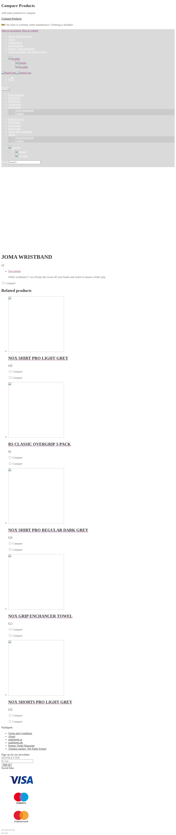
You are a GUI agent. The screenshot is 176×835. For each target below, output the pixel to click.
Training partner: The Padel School (27, 51)
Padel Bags (14, 101)
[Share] (6, 829)
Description (14, 271)
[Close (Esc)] (2, 829)
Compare (10, 283)
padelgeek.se (15, 42)
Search (5, 162)
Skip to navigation (11, 30)
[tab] (91, 274)
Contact (19, 113)
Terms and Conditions (20, 36)
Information (14, 107)
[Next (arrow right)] (6, 832)
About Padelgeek (24, 110)
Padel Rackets (16, 95)
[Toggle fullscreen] (9, 829)
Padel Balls (14, 98)
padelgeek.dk (15, 45)
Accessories (14, 104)
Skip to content (30, 30)
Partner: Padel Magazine (21, 48)
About (11, 39)
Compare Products (11, 18)
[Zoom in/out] (13, 829)
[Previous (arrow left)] (2, 832)
